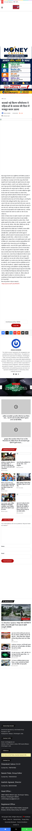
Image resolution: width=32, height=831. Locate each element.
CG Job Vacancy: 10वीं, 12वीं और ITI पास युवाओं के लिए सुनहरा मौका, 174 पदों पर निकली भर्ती (21, 654)
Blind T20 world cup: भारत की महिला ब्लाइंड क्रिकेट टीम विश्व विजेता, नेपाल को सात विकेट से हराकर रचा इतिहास (8, 486)
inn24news (27, 816)
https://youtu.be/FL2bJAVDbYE (10, 283)
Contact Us (16, 824)
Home (4, 98)
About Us (9, 819)
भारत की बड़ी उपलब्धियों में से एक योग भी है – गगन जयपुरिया (23, 463)
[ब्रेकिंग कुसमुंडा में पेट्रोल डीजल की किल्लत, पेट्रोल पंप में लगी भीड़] (24, 477)
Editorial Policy (17, 819)
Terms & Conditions (22, 822)
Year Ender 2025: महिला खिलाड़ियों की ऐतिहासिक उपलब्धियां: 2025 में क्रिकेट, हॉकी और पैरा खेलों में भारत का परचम (7, 506)
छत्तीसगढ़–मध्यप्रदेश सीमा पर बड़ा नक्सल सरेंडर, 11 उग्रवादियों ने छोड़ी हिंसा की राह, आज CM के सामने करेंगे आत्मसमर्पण (8, 465)
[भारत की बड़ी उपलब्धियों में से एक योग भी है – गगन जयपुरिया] (24, 457)
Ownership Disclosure (10, 822)
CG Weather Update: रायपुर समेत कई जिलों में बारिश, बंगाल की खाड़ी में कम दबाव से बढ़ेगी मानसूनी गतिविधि (16, 625)
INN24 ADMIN (7, 113)
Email (2, 553)
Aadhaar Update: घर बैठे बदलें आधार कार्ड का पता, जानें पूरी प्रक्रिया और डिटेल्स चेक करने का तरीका (21, 646)
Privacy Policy (25, 819)
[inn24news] (16, 7)
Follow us (6, 750)
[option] (16, 387)
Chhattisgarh (16, 384)
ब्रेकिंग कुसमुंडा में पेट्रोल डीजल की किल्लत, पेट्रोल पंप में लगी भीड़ (23, 484)
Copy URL (16, 325)
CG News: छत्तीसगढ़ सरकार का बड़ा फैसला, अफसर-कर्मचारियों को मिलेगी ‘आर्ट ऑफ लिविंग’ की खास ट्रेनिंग (16, 388)
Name (2, 546)
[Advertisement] (16, 29)
